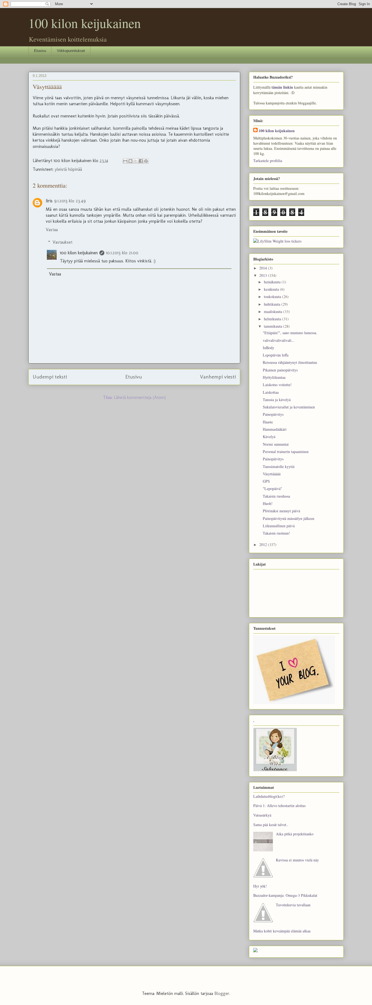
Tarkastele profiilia (267, 160)
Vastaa (52, 229)
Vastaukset (62, 242)
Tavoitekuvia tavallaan (293, 904)
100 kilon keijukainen (84, 23)
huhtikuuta (272, 304)
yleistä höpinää (68, 169)
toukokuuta (273, 296)
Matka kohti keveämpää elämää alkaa (281, 930)
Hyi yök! (260, 886)
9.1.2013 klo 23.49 (70, 200)
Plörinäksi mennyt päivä (281, 510)
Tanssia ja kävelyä (277, 399)
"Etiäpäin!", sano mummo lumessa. (290, 332)
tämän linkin (282, 87)
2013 (263, 275)
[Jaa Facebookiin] (141, 161)
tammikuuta (273, 326)
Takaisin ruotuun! (276, 533)
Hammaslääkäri (274, 429)
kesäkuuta (272, 289)
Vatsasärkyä (262, 815)
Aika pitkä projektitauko (294, 833)
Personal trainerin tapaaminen (286, 451)
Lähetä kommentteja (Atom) (140, 397)
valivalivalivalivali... (279, 340)
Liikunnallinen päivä (279, 525)
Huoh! (268, 503)
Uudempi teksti (50, 377)
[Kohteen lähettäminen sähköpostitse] (125, 161)
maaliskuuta (273, 311)
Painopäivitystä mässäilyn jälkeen (288, 518)
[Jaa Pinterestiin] (146, 161)
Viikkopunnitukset (71, 51)
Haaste (268, 421)
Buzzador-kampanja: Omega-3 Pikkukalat (285, 895)
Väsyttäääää (271, 473)
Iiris (49, 200)
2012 (263, 544)
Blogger (221, 993)
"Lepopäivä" (272, 488)
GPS (266, 481)
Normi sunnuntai (276, 444)
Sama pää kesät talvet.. (270, 824)
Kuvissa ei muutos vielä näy (297, 860)
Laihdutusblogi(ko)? (269, 796)
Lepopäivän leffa (275, 355)
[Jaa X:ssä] (135, 161)
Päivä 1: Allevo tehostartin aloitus (279, 805)
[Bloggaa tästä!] (130, 161)
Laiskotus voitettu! (277, 384)
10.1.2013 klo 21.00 (122, 252)
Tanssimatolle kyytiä (278, 466)
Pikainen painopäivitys (280, 370)
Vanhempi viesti (218, 377)
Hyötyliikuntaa (274, 377)
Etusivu (40, 51)
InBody (268, 347)
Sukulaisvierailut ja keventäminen (289, 407)
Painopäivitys (273, 414)
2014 (263, 268)
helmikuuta (273, 318)
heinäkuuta (273, 281)
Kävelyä (269, 436)
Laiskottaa (271, 392)
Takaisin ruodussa (276, 496)
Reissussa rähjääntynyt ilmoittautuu (290, 362)
